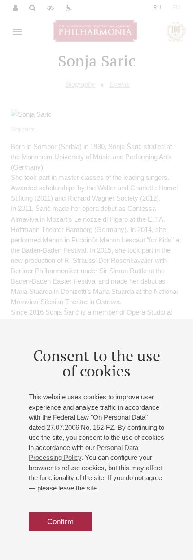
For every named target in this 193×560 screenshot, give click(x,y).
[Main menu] (17, 32)
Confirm (60, 521)
